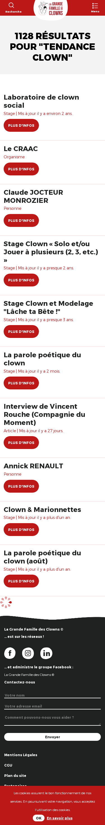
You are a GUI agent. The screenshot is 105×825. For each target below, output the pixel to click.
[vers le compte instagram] (31, 653)
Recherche (11, 11)
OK (38, 818)
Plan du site (15, 775)
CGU (8, 765)
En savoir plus (60, 818)
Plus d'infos (21, 125)
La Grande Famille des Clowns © (29, 674)
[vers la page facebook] (13, 653)
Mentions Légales (20, 755)
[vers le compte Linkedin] (49, 653)
